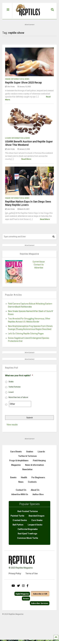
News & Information (34, 465)
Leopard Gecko (35, 525)
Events (13, 477)
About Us (35, 490)
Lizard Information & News (17, 138)
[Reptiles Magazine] (27, 18)
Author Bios (38, 494)
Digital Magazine (22, 594)
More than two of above (18, 397)
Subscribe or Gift (40, 594)
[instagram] (23, 586)
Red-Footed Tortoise (27, 511)
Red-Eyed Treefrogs (27, 533)
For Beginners (38, 477)
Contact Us (39, 264)
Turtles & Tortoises (27, 456)
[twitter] (18, 586)
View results (12, 424)
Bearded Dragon (36, 516)
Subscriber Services (39, 603)
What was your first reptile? (19, 375)
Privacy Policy (15, 573)
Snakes (29, 451)
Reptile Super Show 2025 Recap (23, 82)
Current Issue (39, 261)
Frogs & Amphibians (18, 460)
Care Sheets (16, 451)
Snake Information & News (17, 79)
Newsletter (27, 469)
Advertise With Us (19, 494)
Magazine (16, 465)
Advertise (38, 268)
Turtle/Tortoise (14, 387)
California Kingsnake (28, 529)
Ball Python (18, 525)
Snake (11, 382)
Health (24, 477)
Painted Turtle (17, 516)
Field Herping (39, 460)
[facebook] (27, 586)
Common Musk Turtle (27, 538)
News (20, 482)
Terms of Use (31, 573)
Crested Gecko (20, 520)
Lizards (41, 451)
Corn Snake (36, 520)
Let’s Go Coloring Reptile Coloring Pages (26, 333)
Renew (26, 599)
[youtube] (13, 586)
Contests (32, 482)
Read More (26, 159)
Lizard (11, 392)
